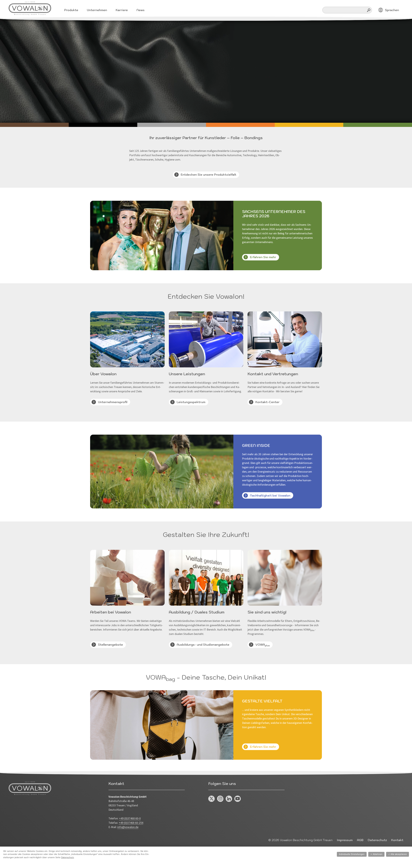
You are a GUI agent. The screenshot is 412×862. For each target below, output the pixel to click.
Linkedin (229, 799)
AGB (360, 840)
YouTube (237, 799)
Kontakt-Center (267, 402)
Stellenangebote (110, 644)
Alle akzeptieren (397, 854)
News (140, 10)
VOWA (262, 645)
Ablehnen (376, 854)
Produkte (71, 10)
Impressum (345, 840)
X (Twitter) (211, 799)
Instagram (220, 799)
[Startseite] (30, 8)
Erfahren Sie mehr (263, 257)
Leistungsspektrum (191, 402)
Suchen (368, 10)
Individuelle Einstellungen (352, 854)
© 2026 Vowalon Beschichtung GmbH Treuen (300, 840)
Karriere (122, 10)
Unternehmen (97, 10)
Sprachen (392, 10)
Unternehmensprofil (112, 402)
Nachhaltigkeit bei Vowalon (270, 495)
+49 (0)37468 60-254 (131, 823)
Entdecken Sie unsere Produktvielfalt (208, 174)
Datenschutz (377, 840)
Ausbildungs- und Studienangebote (203, 644)
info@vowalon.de (127, 827)
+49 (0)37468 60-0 (130, 818)
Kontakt (397, 840)
